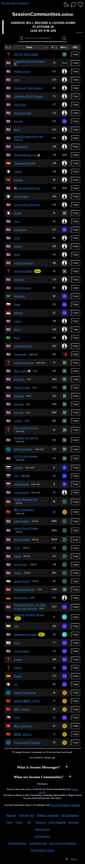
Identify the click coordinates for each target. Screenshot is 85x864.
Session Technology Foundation (65, 805)
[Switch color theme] (66, 5)
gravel (73, 858)
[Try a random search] (21, 38)
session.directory (42, 836)
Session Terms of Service (42, 850)
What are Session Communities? (38, 777)
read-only (33, 354)
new (38, 271)
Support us (41, 822)
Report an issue (42, 829)
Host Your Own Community (63, 843)
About (9, 822)
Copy (75, 54)
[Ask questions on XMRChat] (73, 5)
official (19, 503)
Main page (11, 815)
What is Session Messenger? (38, 767)
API (29, 822)
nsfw (35, 371)
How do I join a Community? (15, 3)
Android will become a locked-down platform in (43, 24)
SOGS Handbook (57, 822)
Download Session (17, 843)
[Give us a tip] (80, 5)
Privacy (19, 822)
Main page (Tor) (26, 815)
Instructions (73, 822)
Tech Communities (70, 815)
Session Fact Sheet (38, 843)
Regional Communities (48, 815)
